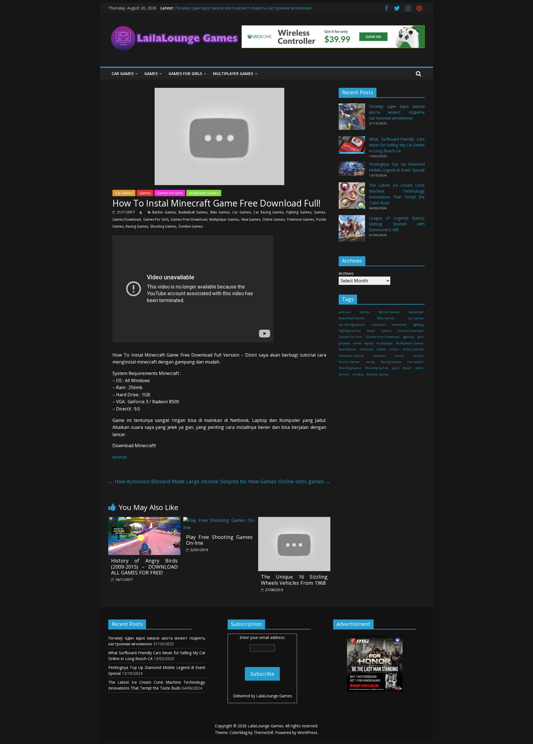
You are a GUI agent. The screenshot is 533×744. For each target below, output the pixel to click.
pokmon (379, 355)
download (399, 324)
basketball (416, 312)
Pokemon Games (300, 219)
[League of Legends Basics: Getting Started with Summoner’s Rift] (352, 231)
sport (395, 368)
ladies (357, 343)
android (344, 312)
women (344, 374)
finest (371, 331)
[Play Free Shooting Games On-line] (219, 520)
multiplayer (384, 343)
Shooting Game (350, 368)
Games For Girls (185, 73)
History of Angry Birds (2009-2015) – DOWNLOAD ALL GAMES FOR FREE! (144, 566)
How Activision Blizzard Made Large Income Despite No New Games (192, 481)
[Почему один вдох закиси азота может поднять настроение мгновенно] (352, 119)
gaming (408, 337)
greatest (344, 343)
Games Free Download (189, 219)
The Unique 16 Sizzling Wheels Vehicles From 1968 (294, 579)
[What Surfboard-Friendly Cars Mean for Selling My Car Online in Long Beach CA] (352, 147)
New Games (250, 219)
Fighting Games (298, 212)
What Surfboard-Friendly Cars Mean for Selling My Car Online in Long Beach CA (397, 144)
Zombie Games (190, 226)
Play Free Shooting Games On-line (219, 540)
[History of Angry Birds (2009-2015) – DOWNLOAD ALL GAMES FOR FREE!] (144, 520)
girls (420, 337)
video (419, 368)
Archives (346, 273)
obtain (381, 349)
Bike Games (220, 212)
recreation (415, 362)
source (119, 457)
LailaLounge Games (274, 695)
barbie (364, 312)
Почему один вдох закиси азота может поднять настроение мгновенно (243, 8)
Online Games (273, 219)
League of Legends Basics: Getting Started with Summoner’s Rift (397, 223)
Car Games (123, 73)
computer (378, 324)
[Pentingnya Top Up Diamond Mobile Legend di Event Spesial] (352, 171)
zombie (358, 374)
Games (151, 73)
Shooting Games (163, 226)
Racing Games (137, 226)
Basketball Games (192, 212)
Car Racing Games (268, 212)
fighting (418, 324)
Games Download (126, 219)
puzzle (418, 355)
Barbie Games (163, 212)
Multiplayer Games (233, 73)
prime (399, 355)
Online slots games (304, 481)
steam (407, 368)
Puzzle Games (349, 362)
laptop (369, 343)
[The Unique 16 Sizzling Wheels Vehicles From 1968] (294, 520)
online (394, 349)
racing (370, 362)
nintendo (366, 349)
